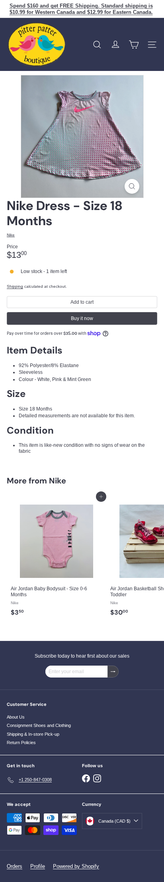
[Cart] (134, 44)
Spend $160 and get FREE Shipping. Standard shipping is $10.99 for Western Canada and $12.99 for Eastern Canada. (81, 9)
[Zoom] (132, 186)
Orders (14, 866)
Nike (57, 480)
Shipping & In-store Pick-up (33, 734)
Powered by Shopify (76, 866)
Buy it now (82, 318)
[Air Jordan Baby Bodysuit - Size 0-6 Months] (56, 558)
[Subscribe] (113, 672)
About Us (16, 717)
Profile (37, 866)
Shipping (15, 286)
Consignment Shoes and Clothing (39, 725)
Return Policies (21, 742)
